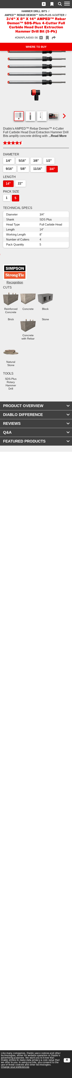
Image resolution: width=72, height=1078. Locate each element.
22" (20, 183)
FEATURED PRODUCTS (24, 441)
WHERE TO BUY (36, 46)
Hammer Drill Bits (34, 11)
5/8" (23, 168)
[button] (44, 4)
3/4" (52, 169)
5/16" (22, 160)
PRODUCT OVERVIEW (23, 406)
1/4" (9, 160)
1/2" (49, 160)
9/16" (9, 168)
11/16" (37, 168)
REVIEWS (12, 423)
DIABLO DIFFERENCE (23, 414)
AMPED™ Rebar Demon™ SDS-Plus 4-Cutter (34, 15)
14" (8, 183)
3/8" (36, 160)
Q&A (7, 432)
